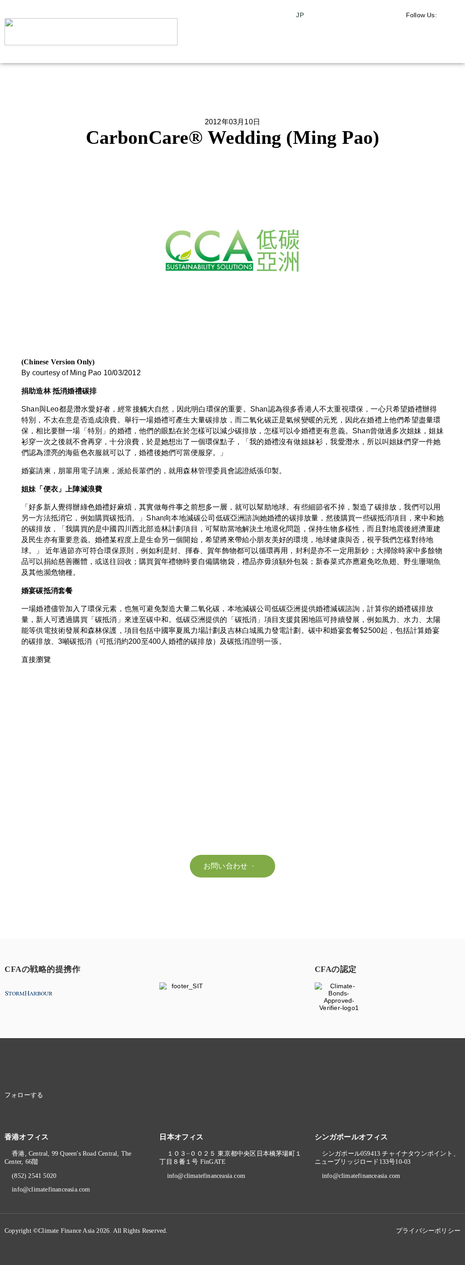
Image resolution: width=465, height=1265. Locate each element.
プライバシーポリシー (428, 1230)
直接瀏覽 (36, 659)
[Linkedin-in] (65, 1095)
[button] (436, 49)
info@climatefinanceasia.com (51, 1189)
